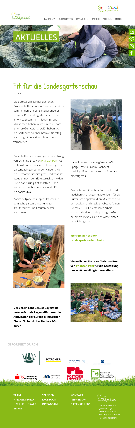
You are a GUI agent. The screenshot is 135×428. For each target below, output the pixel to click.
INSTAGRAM (50, 404)
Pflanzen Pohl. (49, 160)
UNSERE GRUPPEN (66, 19)
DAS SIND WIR (49, 19)
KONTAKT (77, 395)
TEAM (17, 395)
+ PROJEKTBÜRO (23, 399)
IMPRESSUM (78, 399)
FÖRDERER (107, 19)
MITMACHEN (81, 19)
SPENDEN (96, 19)
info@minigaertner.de (109, 418)
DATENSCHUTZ (80, 404)
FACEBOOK (49, 399)
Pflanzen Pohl (84, 266)
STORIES (118, 19)
